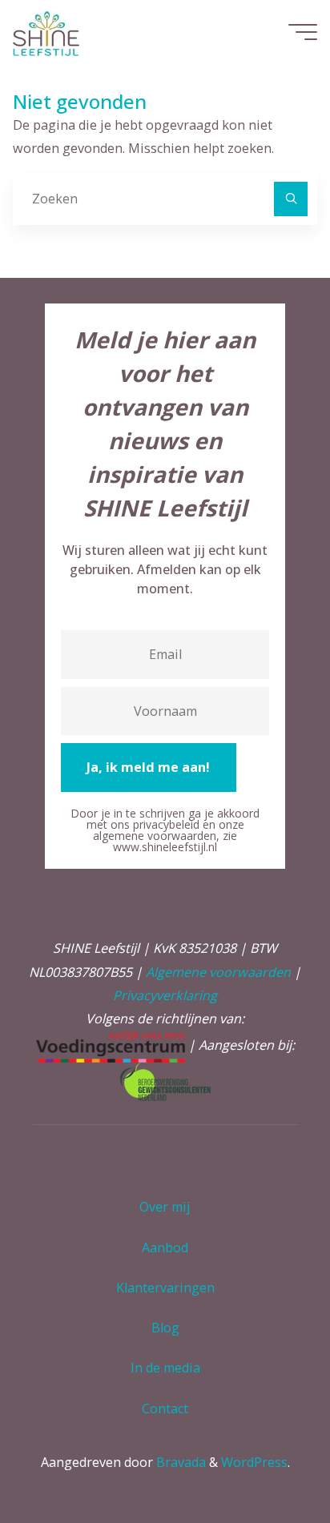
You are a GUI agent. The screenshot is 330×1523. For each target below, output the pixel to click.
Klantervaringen (165, 1287)
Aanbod (165, 1247)
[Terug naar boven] (267, 1460)
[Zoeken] (291, 198)
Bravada (179, 1462)
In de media (165, 1367)
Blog (165, 1327)
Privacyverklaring (165, 995)
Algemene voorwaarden (218, 972)
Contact (165, 1408)
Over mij (165, 1207)
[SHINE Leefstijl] (46, 32)
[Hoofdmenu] (302, 32)
